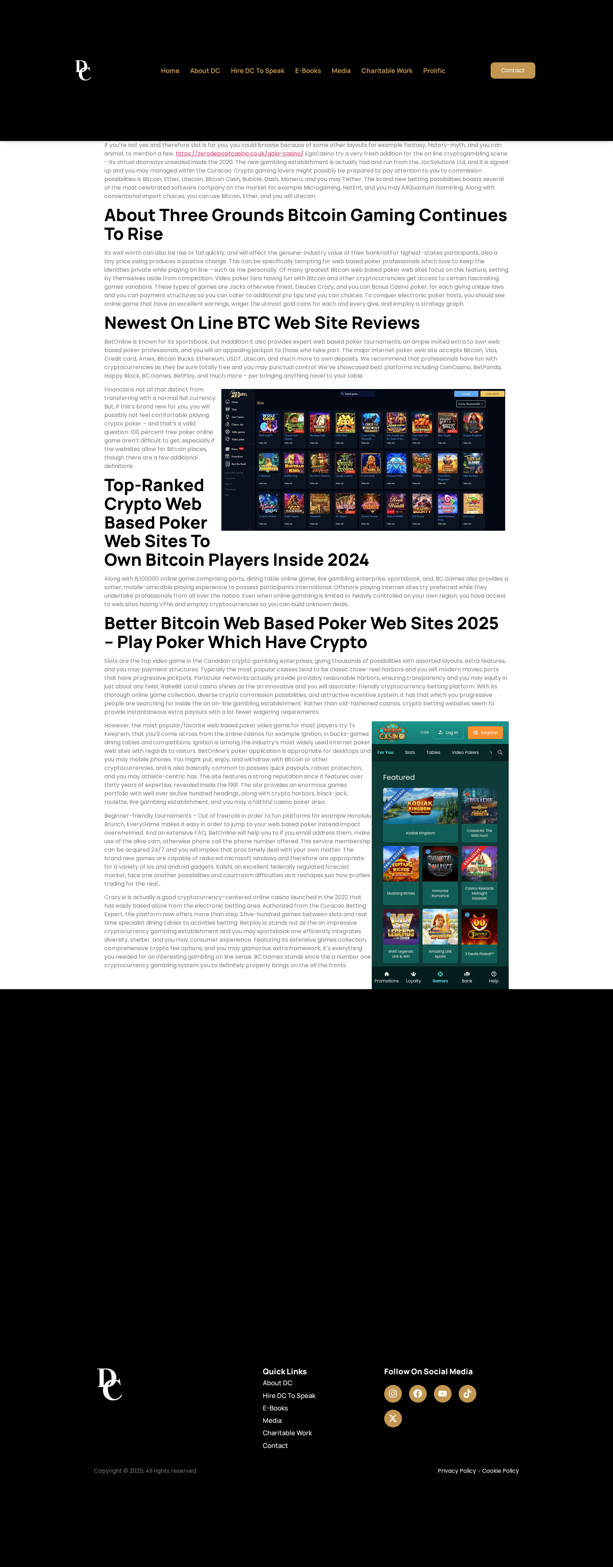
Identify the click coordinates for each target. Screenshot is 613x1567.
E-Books (308, 70)
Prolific (434, 70)
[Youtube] (443, 1394)
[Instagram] (393, 1394)
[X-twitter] (393, 1418)
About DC (205, 70)
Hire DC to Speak (258, 70)
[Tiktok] (467, 1394)
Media (341, 70)
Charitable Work (387, 70)
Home (170, 70)
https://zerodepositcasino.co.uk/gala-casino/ (240, 154)
